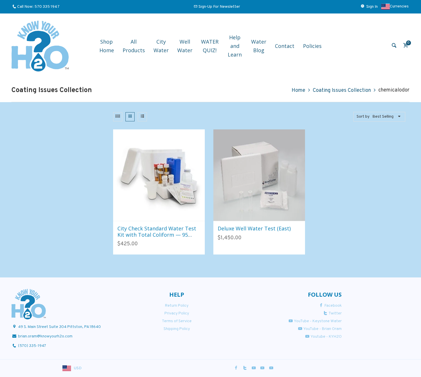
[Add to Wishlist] (165, 215)
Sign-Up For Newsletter (219, 6)
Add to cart (152, 215)
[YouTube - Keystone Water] (254, 368)
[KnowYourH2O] (40, 46)
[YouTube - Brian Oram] (262, 368)
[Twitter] (245, 368)
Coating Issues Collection (342, 90)
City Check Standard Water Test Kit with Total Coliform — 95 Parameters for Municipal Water (157, 234)
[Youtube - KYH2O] (271, 368)
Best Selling (383, 116)
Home (298, 90)
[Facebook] (236, 368)
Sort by (363, 116)
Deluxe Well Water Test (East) (254, 228)
